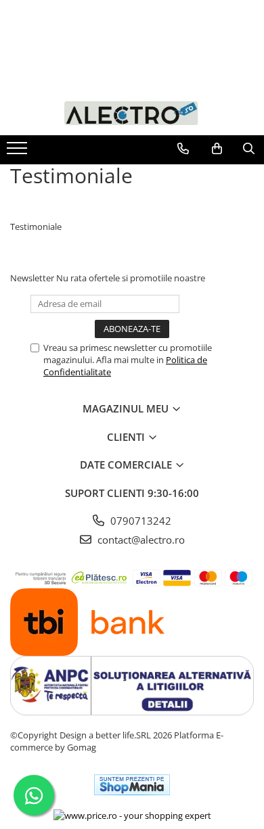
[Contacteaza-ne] (183, 148)
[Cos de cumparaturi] (217, 148)
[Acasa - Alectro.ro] (132, 112)
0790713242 (139, 520)
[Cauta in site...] (249, 148)
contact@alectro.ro (140, 539)
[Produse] (18, 152)
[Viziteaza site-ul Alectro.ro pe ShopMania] (132, 784)
